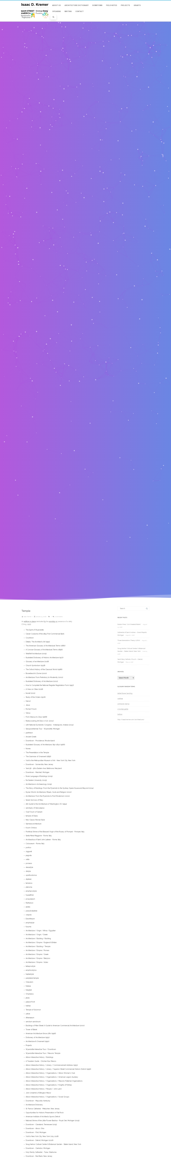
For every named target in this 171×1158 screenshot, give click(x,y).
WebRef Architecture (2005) (36, 654)
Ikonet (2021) (30, 693)
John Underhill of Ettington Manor (38, 1093)
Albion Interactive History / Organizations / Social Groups (47, 1097)
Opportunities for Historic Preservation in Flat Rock (45, 1113)
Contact (79, 11)
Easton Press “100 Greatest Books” (129, 624)
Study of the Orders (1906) (36, 697)
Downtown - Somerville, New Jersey (39, 764)
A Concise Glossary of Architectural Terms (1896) (44, 650)
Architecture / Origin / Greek (37, 934)
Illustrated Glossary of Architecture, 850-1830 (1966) (45, 745)
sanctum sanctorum (33, 1022)
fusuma (28, 927)
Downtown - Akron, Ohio (35, 1128)
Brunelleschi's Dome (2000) (36, 673)
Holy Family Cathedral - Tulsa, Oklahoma (41, 1152)
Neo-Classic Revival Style (35, 820)
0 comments (59, 616)
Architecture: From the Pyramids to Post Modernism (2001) (48, 796)
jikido (28, 998)
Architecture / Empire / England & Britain (41, 942)
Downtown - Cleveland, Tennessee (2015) (41, 1124)
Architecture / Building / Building (38, 938)
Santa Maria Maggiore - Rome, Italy (39, 836)
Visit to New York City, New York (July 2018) (42, 1136)
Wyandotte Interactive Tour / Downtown (41, 1049)
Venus (28, 713)
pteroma (29, 887)
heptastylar (30, 974)
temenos (29, 883)
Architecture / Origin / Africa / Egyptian (41, 931)
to (45, 621)
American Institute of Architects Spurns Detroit (43, 1116)
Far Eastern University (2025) (36, 780)
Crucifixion (30, 638)
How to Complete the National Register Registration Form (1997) (50, 685)
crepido (29, 915)
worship (52, 621)
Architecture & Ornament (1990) (37, 1041)
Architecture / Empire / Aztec (37, 962)
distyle (28, 871)
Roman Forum (31, 709)
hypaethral (30, 895)
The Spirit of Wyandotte (35, 630)
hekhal (28, 1006)
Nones (28, 748)
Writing (68, 11)
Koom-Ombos (31, 828)
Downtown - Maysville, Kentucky (38, 1101)
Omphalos (30, 994)
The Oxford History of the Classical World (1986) (44, 669)
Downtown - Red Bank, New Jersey (39, 1156)
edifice (26, 621)
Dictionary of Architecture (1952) (38, 1037)
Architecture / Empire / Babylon (38, 958)
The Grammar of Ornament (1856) (38, 756)
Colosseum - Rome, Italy (35, 843)
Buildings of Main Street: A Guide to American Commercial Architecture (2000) (55, 1025)
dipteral (28, 879)
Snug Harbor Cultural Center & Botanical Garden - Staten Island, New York (53, 1144)
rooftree (120, 698)
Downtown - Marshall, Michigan (37, 772)
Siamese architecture (33, 824)
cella (27, 859)
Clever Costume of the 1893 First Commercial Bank (45, 634)
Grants (137, 5)
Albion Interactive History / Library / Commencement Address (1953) (52, 1065)
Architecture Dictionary (77, 5)
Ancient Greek (31, 737)
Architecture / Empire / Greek (37, 954)
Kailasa (28, 986)
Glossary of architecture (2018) (37, 661)
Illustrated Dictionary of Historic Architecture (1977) (44, 657)
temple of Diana (32, 816)
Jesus (28, 705)
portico (28, 847)
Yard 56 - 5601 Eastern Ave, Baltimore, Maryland (44, 768)
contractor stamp (123, 704)
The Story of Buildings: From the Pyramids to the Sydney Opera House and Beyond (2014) (60, 788)
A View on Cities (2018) (34, 689)
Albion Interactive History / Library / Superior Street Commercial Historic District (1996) (58, 1069)
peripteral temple (32, 978)
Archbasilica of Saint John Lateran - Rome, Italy (43, 840)
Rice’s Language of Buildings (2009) (39, 776)
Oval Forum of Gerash (34, 812)
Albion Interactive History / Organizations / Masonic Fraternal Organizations (54, 1081)
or (30, 621)
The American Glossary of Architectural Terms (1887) (45, 646)
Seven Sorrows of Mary (34, 800)
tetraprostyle (30, 966)
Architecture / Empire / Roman (37, 950)
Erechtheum (30, 919)
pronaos (29, 863)
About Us (56, 5)
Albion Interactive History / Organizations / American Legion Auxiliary (52, 1077)
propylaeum (30, 899)
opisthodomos (31, 875)
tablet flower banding (124, 693)
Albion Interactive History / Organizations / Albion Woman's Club (50, 1073)
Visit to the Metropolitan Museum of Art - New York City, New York (50, 760)
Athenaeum (30, 1018)
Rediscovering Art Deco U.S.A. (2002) (40, 721)
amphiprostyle (31, 891)
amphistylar (30, 923)
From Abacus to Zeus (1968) (36, 717)
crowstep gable (122, 709)
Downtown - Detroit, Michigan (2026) (39, 1140)
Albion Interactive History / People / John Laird (43, 1089)
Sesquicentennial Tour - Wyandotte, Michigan (43, 729)
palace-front (30, 1002)
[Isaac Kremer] (35, 21)
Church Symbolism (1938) (35, 665)
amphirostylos (31, 970)
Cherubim (29, 982)
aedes (28, 907)
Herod (28, 701)
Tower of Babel (31, 1029)
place (34, 621)
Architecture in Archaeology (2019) (39, 784)
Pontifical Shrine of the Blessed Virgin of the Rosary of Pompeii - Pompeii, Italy (55, 832)
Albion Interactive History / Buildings (39, 1057)
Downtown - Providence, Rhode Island (40, 741)
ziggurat (29, 851)
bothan (119, 714)
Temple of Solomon (33, 1010)
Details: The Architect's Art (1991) (38, 642)
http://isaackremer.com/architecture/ (130, 719)
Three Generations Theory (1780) (128, 640)
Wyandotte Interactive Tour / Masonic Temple (43, 1053)
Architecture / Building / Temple (38, 946)
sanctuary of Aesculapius (35, 808)
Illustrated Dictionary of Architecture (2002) (42, 681)
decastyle (29, 867)
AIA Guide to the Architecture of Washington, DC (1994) (46, 804)
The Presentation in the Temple (37, 752)
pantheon (29, 733)
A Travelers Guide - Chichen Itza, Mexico (41, 1061)
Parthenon (29, 903)
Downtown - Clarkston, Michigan (38, 1148)
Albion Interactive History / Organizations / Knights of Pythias (49, 1085)
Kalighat (29, 990)
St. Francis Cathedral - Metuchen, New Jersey (43, 1109)
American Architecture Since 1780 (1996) (41, 1033)
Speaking (56, 11)
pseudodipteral (31, 911)
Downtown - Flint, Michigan (36, 1132)
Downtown (97, 5)
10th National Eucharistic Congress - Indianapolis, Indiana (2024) (50, 725)
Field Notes (111, 5)
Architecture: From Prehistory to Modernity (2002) (44, 677)
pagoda (29, 855)
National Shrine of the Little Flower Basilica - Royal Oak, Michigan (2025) (52, 1120)
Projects (125, 5)
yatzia (28, 1014)
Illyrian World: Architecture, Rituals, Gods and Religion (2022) (49, 792)
